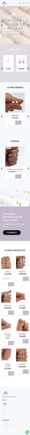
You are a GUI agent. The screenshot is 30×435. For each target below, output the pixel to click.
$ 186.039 (22, 274)
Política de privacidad (8, 425)
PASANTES (22, 272)
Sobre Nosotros (6, 423)
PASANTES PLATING (7, 335)
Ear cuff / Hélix (6, 409)
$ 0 (7, 338)
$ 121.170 (11, 173)
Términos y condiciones (8, 427)
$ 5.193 (15, 118)
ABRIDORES (15, 115)
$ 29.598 (7, 274)
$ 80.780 (7, 308)
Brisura (4, 406)
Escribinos (12, 232)
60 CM (4, 413)
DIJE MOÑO (22, 334)
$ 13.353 (7, 368)
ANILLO (8, 272)
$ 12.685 (22, 308)
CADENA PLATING (7, 365)
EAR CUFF (22, 306)
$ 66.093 (22, 367)
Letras (4, 416)
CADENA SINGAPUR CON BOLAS (15, 170)
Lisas (4, 411)
